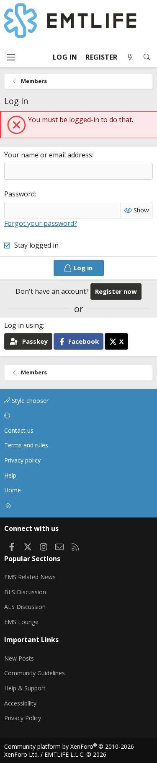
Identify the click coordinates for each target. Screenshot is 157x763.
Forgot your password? (40, 223)
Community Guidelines (34, 673)
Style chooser (29, 401)
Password (19, 194)
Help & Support (25, 688)
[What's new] (130, 57)
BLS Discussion (25, 592)
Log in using (23, 325)
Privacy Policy (22, 718)
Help (10, 475)
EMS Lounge (21, 622)
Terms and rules (26, 445)
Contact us (18, 430)
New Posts (19, 658)
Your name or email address (48, 154)
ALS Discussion (25, 607)
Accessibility (20, 703)
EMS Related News (30, 577)
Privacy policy (22, 460)
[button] (77, 415)
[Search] (147, 57)
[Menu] (11, 57)
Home (12, 490)
